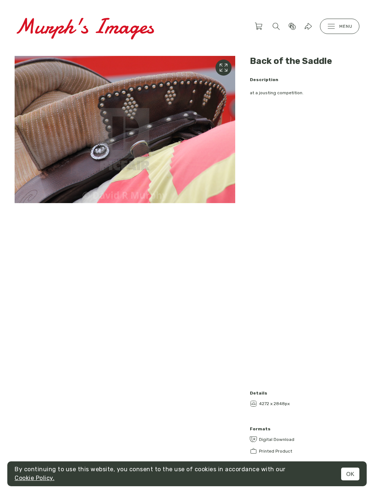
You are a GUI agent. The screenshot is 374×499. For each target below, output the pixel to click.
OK (350, 474)
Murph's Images (84, 26)
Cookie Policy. (34, 478)
